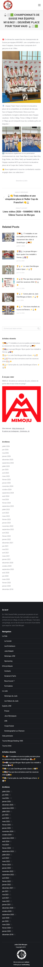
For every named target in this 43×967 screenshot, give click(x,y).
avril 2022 (5, 533)
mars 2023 (6, 516)
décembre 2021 (7, 543)
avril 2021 (5, 553)
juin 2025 (5, 469)
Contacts (7, 671)
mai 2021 (5, 549)
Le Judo (5, 691)
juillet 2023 (6, 509)
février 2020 (6, 583)
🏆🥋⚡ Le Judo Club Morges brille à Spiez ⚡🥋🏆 (28, 267)
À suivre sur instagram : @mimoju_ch (15, 431)
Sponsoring (8, 661)
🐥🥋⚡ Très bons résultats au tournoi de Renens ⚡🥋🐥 (28, 308)
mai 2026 (5, 453)
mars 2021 (6, 556)
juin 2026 (5, 450)
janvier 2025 (6, 483)
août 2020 (5, 573)
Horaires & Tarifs (10, 676)
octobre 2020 (6, 566)
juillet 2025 (6, 466)
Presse (6, 711)
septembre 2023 (8, 506)
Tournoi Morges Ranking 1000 (12, 741)
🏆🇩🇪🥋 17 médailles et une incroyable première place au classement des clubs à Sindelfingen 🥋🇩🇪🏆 (27, 238)
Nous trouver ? (9, 681)
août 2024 (5, 496)
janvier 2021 (6, 559)
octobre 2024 (6, 489)
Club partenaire (7, 736)
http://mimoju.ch (18, 428)
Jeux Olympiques (10, 716)
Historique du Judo (10, 696)
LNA (5, 721)
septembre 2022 (8, 529)
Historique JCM (9, 656)
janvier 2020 (6, 586)
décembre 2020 (7, 563)
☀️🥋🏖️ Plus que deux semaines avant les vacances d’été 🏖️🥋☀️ (29, 282)
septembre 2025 (8, 463)
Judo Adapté (8, 651)
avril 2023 (5, 513)
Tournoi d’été (6, 746)
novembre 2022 (7, 526)
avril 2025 (5, 473)
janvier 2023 (6, 523)
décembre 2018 (7, 589)
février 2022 (6, 536)
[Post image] (8, 237)
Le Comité (7, 641)
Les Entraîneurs (9, 646)
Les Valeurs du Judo (11, 701)
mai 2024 (5, 499)
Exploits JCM (6, 706)
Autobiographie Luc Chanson (14, 731)
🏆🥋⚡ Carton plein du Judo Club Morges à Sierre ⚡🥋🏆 (27, 295)
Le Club (4, 636)
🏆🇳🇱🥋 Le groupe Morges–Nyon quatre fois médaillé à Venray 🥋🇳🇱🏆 (27, 254)
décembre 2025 (7, 459)
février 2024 (6, 503)
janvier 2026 (6, 456)
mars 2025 (6, 476)
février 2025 (6, 479)
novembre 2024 (7, 486)
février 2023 (6, 519)
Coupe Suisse (9, 726)
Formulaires (8, 686)
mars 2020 (6, 579)
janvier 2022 (6, 539)
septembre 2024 (8, 493)
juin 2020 (5, 576)
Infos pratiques (7, 666)
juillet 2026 (6, 446)
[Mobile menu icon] (39, 5)
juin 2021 (5, 546)
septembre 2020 (8, 569)
